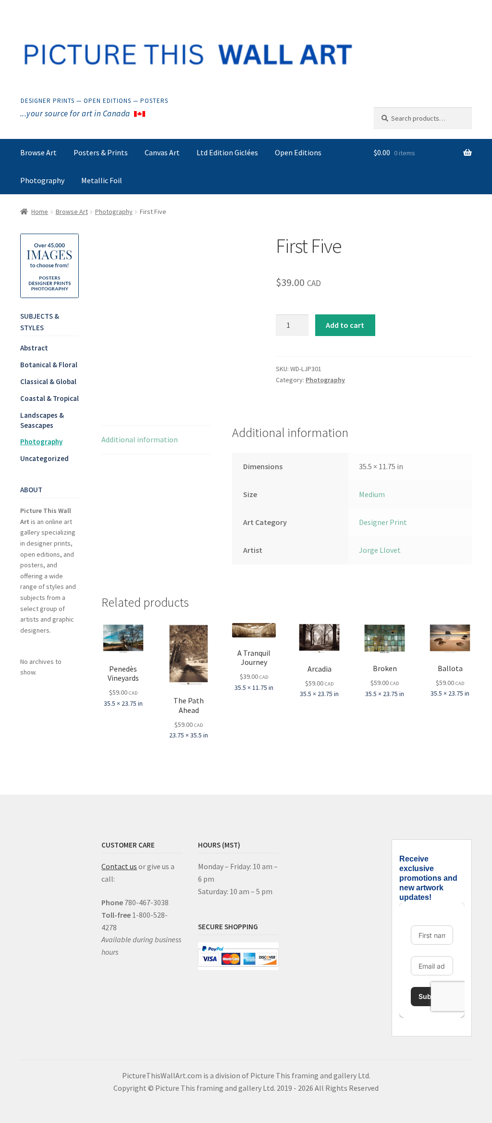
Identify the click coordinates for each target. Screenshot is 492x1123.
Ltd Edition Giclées (227, 152)
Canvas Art (162, 152)
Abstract (34, 347)
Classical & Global (48, 381)
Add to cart (345, 325)
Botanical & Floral (48, 364)
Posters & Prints (101, 152)
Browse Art (38, 152)
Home (39, 211)
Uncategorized (44, 458)
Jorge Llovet (380, 550)
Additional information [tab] (139, 439)
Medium (372, 494)
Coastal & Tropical (49, 398)
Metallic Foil (101, 180)
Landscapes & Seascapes (42, 420)
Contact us (119, 866)
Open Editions (298, 152)
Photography (42, 180)
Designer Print (383, 522)
